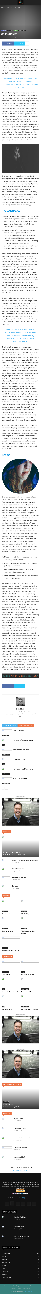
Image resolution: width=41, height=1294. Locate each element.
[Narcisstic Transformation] (7, 742)
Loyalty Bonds (18, 731)
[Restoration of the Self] (7, 1238)
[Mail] (18, 1204)
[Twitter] (29, 1204)
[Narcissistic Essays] (30, 967)
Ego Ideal (15, 886)
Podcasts (13, 1288)
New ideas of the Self (19, 877)
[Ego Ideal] (6, 888)
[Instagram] (12, 1203)
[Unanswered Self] (7, 761)
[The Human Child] (11, 923)
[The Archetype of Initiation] (11, 943)
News (16, 30)
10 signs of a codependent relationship (25, 860)
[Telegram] (23, 1204)
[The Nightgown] (30, 906)
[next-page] (6, 788)
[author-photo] (20, 706)
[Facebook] (7, 1204)
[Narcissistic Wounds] (7, 752)
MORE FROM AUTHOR (26, 725)
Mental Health (22, 30)
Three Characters (18, 869)
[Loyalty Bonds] (7, 732)
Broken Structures (20, 779)
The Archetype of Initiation (11, 950)
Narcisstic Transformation (23, 740)
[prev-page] (3, 788)
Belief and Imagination (12, 852)
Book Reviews (24, 1286)
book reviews (6, 754)
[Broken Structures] (7, 780)
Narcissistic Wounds (21, 750)
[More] (27, 44)
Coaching (9, 7)
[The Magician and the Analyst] (30, 923)
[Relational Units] (7, 1229)
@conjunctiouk (20, 1170)
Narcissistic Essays (27, 974)
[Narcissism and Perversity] (7, 771)
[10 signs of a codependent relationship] (6, 862)
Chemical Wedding (19, 1217)
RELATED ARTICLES (9, 725)
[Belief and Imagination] (20, 846)
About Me (11, 1286)
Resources (33, 1286)
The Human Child (7, 931)
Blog (4, 745)
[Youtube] (34, 1204)
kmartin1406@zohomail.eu (24, 1198)
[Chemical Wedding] (7, 1219)
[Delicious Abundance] (11, 906)
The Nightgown (26, 914)
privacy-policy (28, 1291)
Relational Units (19, 1226)
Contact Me (26, 1288)
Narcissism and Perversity (23, 769)
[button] (3, 2)
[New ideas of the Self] (6, 879)
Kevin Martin (6, 37)
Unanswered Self (19, 759)
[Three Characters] (6, 871)
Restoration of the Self (21, 1236)
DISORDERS (17, 7)
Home (2, 7)
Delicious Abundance (9, 914)
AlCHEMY (5, 911)
